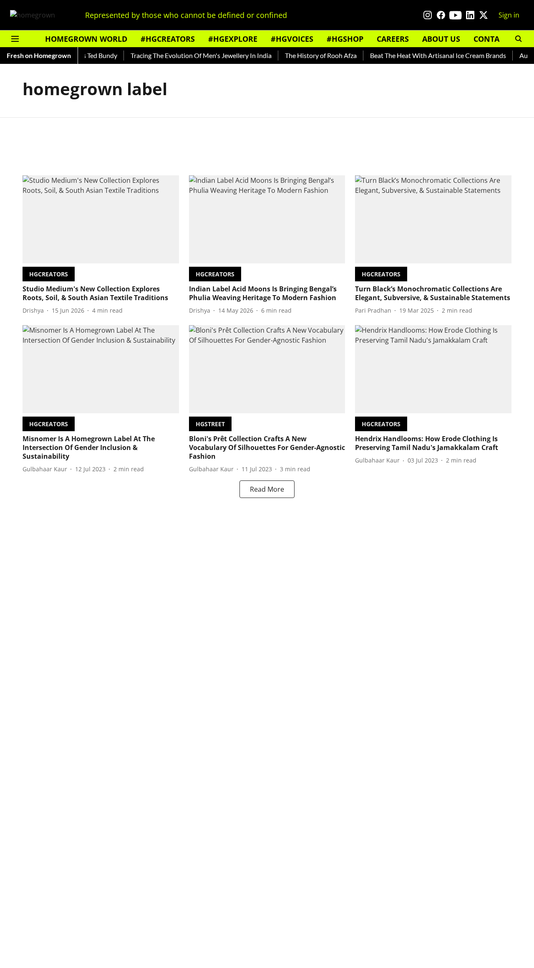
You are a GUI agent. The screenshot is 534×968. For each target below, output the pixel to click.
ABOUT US (441, 39)
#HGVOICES (292, 39)
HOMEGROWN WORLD (86, 39)
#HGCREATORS (168, 39)
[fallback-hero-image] (101, 219)
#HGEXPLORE (232, 39)
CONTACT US (497, 39)
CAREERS (393, 39)
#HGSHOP (345, 39)
